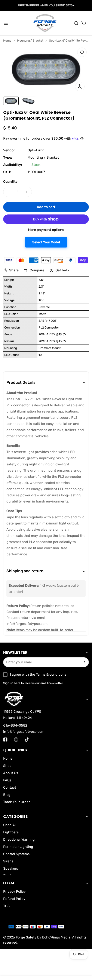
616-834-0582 (15, 725)
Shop (7, 766)
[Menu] (5, 23)
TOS (6, 906)
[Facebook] (5, 739)
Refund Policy (14, 899)
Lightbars (11, 832)
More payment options (46, 230)
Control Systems (16, 854)
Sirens (8, 861)
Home (7, 40)
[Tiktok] (27, 739)
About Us (10, 773)
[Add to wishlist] (82, 52)
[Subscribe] (83, 662)
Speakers (10, 868)
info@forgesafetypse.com (26, 624)
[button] (76, 23)
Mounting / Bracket (30, 40)
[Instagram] (16, 739)
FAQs (7, 780)
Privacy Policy (14, 891)
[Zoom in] (80, 86)
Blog (6, 795)
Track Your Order (16, 802)
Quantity (10, 182)
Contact (9, 787)
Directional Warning (19, 839)
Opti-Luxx (36, 150)
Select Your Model (46, 242)
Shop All (9, 825)
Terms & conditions (51, 674)
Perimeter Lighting (18, 847)
